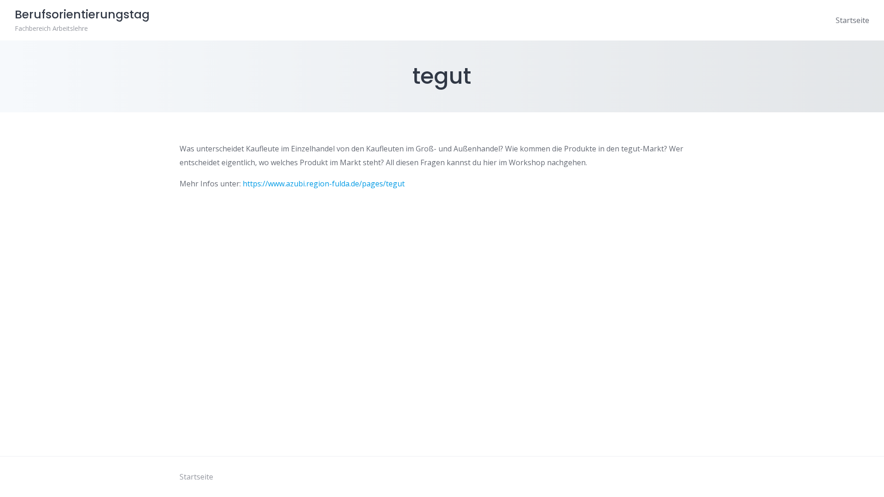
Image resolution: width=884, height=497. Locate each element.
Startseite (852, 20)
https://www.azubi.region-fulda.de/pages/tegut (324, 184)
